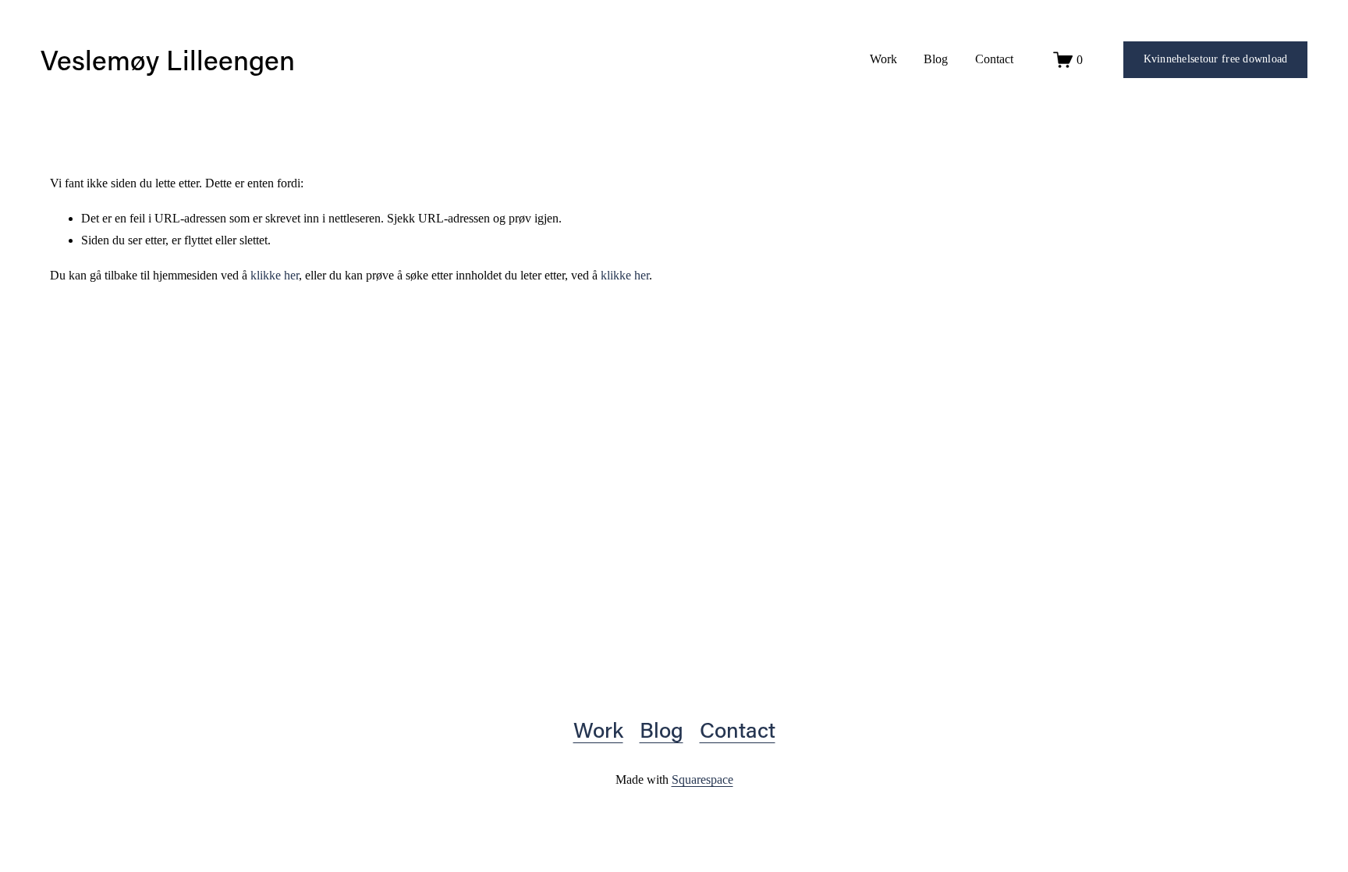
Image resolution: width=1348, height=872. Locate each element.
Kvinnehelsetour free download (1216, 59)
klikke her (274, 275)
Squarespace (702, 779)
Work (883, 59)
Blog (936, 59)
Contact (994, 59)
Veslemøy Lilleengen (168, 59)
